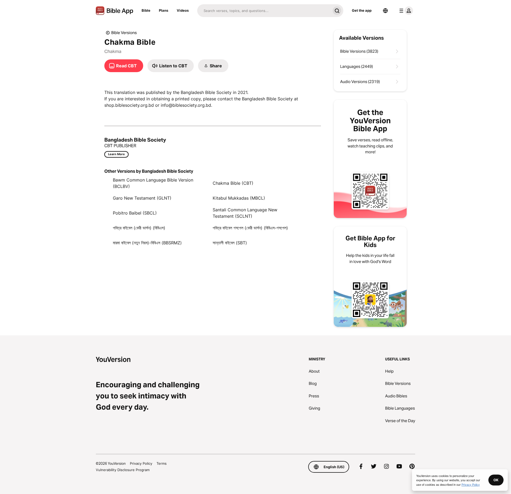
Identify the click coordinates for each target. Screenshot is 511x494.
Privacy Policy (141, 463)
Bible (146, 10)
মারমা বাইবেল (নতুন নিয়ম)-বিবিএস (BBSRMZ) (147, 242)
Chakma (112, 51)
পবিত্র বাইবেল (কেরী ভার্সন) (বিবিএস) (139, 227)
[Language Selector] (385, 10)
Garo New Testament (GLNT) (142, 198)
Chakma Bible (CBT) (233, 183)
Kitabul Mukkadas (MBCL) (239, 198)
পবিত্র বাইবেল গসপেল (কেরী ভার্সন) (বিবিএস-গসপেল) (250, 227)
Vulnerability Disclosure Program (123, 470)
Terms (161, 463)
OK (495, 480)
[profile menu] (405, 10)
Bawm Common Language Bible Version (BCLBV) (153, 183)
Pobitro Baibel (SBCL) (135, 213)
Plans (163, 10)
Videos (183, 10)
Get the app (362, 10)
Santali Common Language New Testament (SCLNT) (245, 213)
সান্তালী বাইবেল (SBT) (230, 242)
